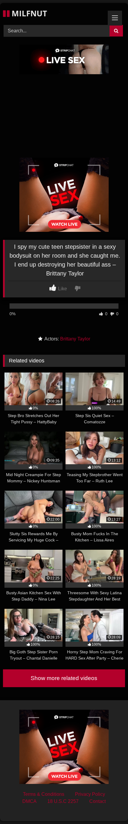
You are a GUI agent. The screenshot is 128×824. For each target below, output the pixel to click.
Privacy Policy (90, 794)
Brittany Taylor (75, 338)
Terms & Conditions (43, 794)
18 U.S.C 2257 (63, 801)
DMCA (29, 801)
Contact (97, 801)
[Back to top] (109, 806)
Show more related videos (64, 678)
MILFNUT (28, 13)
